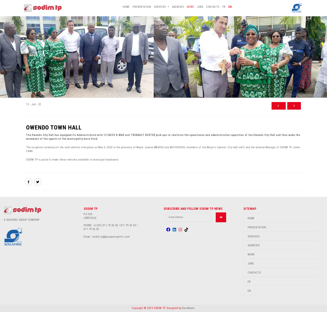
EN (230, 6)
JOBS (200, 6)
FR (224, 6)
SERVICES (254, 236)
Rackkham (188, 308)
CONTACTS (212, 6)
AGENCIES (178, 6)
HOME (126, 6)
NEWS (190, 6)
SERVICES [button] (160, 6)
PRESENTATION (142, 6)
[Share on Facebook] (28, 182)
